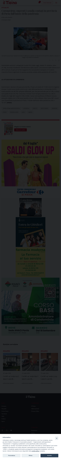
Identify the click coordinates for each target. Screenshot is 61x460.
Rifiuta (30, 455)
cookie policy (35, 451)
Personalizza (11, 455)
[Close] (56, 438)
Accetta (49, 455)
